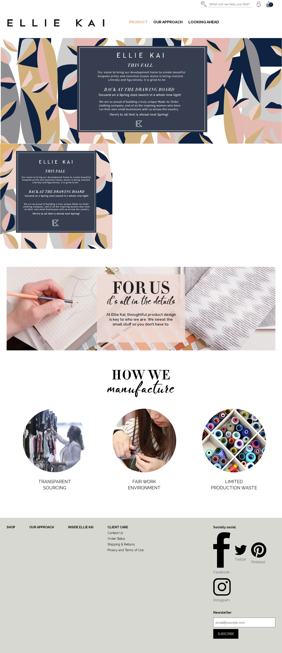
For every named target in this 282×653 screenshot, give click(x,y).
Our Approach (168, 22)
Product (138, 22)
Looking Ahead (203, 22)
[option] (141, 143)
